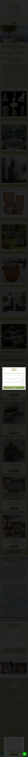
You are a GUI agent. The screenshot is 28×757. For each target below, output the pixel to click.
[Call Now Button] (25, 754)
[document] (14, 378)
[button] (4, 369)
